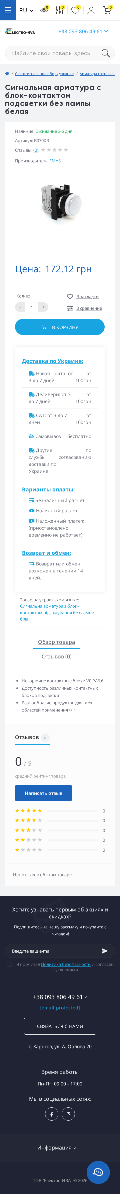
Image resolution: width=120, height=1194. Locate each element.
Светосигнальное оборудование (44, 73)
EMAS (55, 161)
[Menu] (8, 10)
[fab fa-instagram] (68, 1114)
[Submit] (105, 951)
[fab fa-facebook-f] (51, 1114)
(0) (35, 150)
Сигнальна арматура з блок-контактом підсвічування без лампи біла (57, 612)
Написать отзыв (43, 793)
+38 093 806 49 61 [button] (80, 31)
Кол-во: (23, 296)
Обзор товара (56, 641)
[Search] (108, 53)
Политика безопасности (66, 964)
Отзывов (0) (57, 656)
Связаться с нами (60, 1026)
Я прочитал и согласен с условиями (65, 967)
